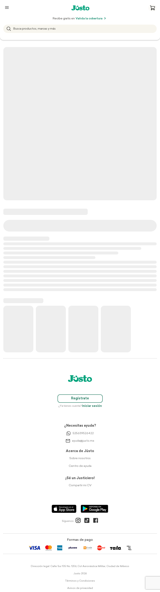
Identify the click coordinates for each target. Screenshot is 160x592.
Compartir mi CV (80, 485)
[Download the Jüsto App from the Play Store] (94, 509)
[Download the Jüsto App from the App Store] (64, 509)
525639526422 (83, 433)
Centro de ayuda (80, 466)
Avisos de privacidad (80, 588)
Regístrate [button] (80, 398)
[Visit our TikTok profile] (86, 521)
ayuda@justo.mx (83, 440)
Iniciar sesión (92, 406)
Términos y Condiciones (80, 581)
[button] (152, 8)
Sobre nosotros (80, 458)
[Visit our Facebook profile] (95, 521)
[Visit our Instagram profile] (78, 521)
